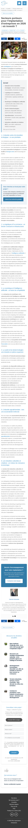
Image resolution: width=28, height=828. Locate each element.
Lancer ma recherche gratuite (13, 199)
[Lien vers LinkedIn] (12, 814)
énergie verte (10, 151)
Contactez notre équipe (14, 581)
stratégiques (7, 66)
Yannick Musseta (4, 32)
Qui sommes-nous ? (14, 800)
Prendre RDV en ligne (14, 719)
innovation (5, 344)
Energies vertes (12, 30)
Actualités (8, 8)
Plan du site (14, 806)
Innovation (22, 30)
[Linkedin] (13, 616)
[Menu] (24, 3)
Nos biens (14, 798)
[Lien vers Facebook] (16, 814)
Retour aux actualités (8, 13)
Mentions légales (14, 804)
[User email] (15, 616)
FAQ (14, 808)
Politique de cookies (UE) (14, 810)
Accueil (2, 8)
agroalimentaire (5, 30)
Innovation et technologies (19, 32)
